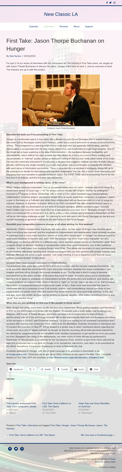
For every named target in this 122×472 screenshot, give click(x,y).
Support (89, 26)
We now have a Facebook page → (98, 435)
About (76, 26)
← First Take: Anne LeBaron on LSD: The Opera (30, 435)
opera (99, 425)
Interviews (49, 26)
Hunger (65, 425)
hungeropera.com (18, 354)
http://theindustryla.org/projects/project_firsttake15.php (76, 357)
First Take (21, 425)
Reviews (64, 26)
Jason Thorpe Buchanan (82, 425)
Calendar (33, 26)
